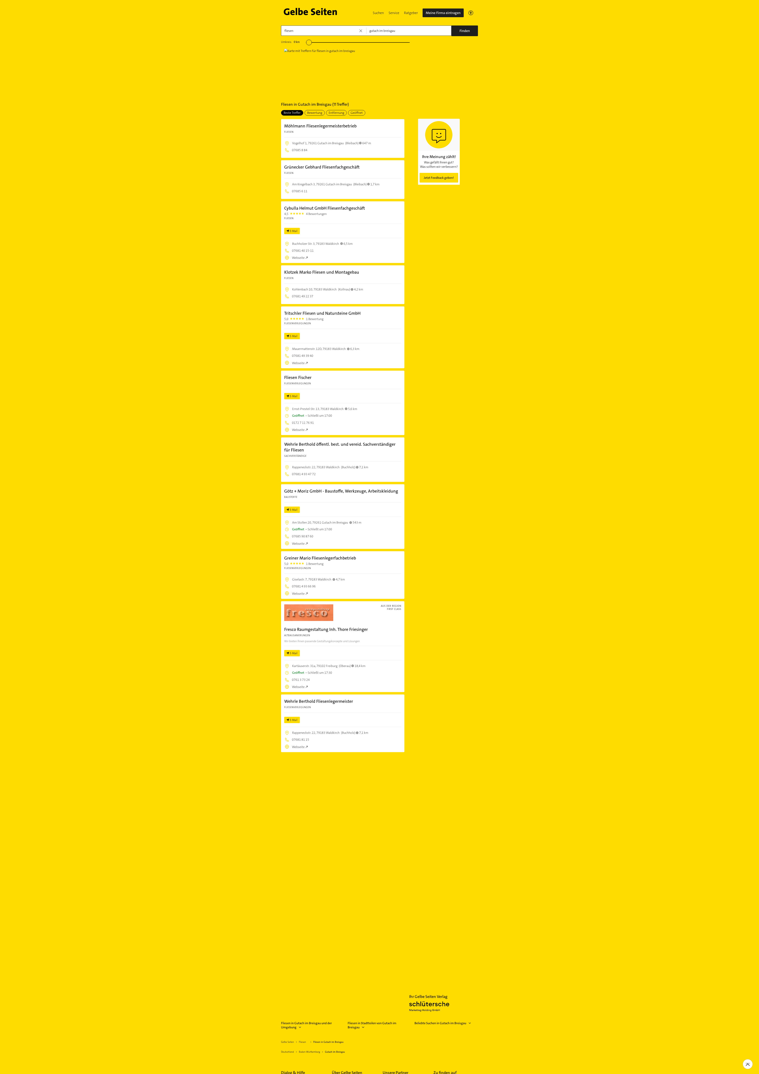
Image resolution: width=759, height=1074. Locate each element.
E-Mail (293, 231)
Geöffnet (357, 113)
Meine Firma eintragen (443, 12)
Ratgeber (411, 12)
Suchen (378, 12)
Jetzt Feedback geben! (439, 178)
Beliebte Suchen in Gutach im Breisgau (440, 1023)
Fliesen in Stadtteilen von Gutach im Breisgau (372, 1025)
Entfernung (336, 113)
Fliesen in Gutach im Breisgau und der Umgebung (306, 1025)
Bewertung (314, 113)
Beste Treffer (292, 113)
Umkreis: (290, 42)
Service (394, 12)
